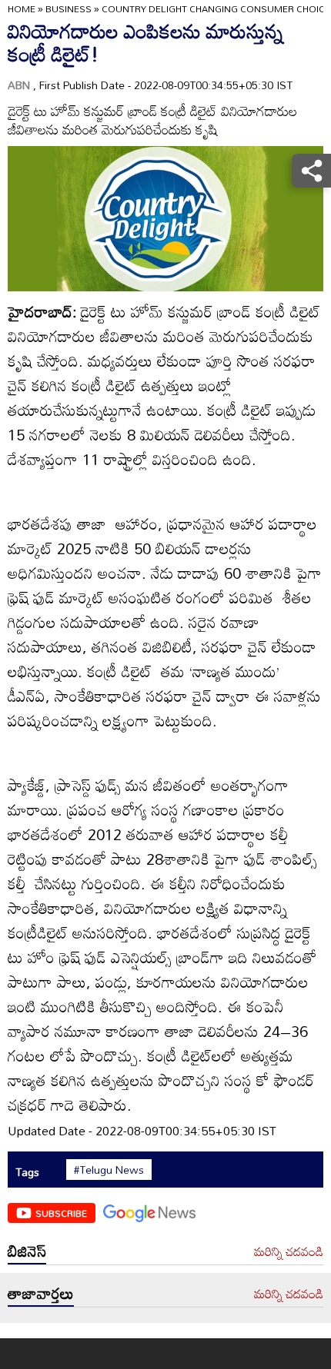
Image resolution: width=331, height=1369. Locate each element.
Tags (27, 1172)
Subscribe (61, 1213)
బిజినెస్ (27, 1250)
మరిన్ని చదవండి (288, 1252)
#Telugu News (109, 1169)
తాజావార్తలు (41, 1293)
